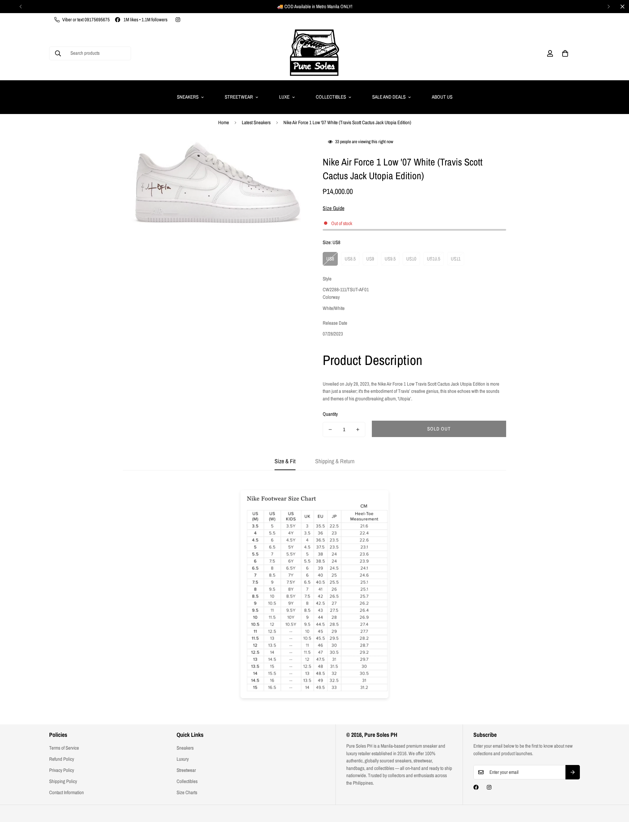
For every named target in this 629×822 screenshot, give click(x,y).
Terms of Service (64, 747)
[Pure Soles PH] (314, 53)
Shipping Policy (63, 781)
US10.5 (433, 258)
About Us (442, 96)
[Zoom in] (292, 150)
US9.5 (390, 258)
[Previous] (20, 6)
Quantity (330, 414)
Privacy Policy (61, 770)
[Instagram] (178, 19)
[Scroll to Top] (616, 786)
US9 (370, 258)
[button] (565, 53)
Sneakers (188, 96)
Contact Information (66, 792)
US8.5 (350, 258)
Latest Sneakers (256, 122)
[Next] (608, 6)
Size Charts (187, 792)
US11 (456, 258)
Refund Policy (61, 758)
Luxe (284, 96)
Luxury (183, 758)
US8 (330, 258)
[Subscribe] (572, 772)
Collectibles (331, 96)
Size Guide (333, 208)
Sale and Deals (389, 96)
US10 (411, 258)
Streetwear (239, 96)
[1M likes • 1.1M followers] (476, 787)
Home (223, 122)
